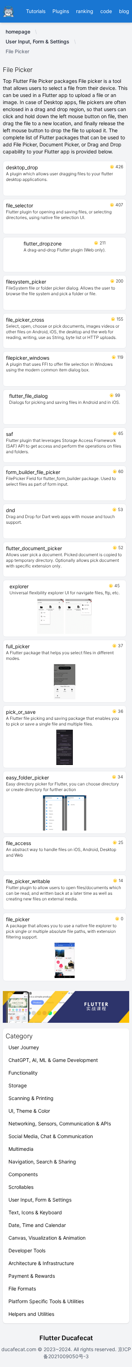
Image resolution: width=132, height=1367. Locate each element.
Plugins (60, 11)
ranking (84, 11)
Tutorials (35, 11)
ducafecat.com (19, 1349)
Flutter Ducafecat (66, 1338)
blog (124, 11)
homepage (18, 32)
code (106, 11)
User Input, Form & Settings (37, 41)
